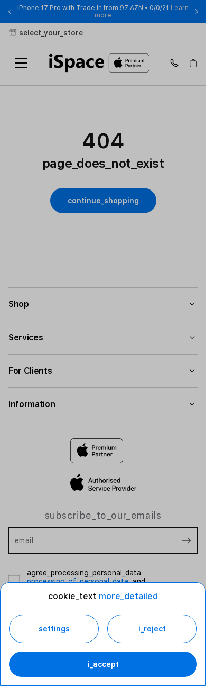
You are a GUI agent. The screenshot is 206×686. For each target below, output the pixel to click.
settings (54, 629)
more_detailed (128, 596)
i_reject (152, 629)
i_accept (103, 664)
